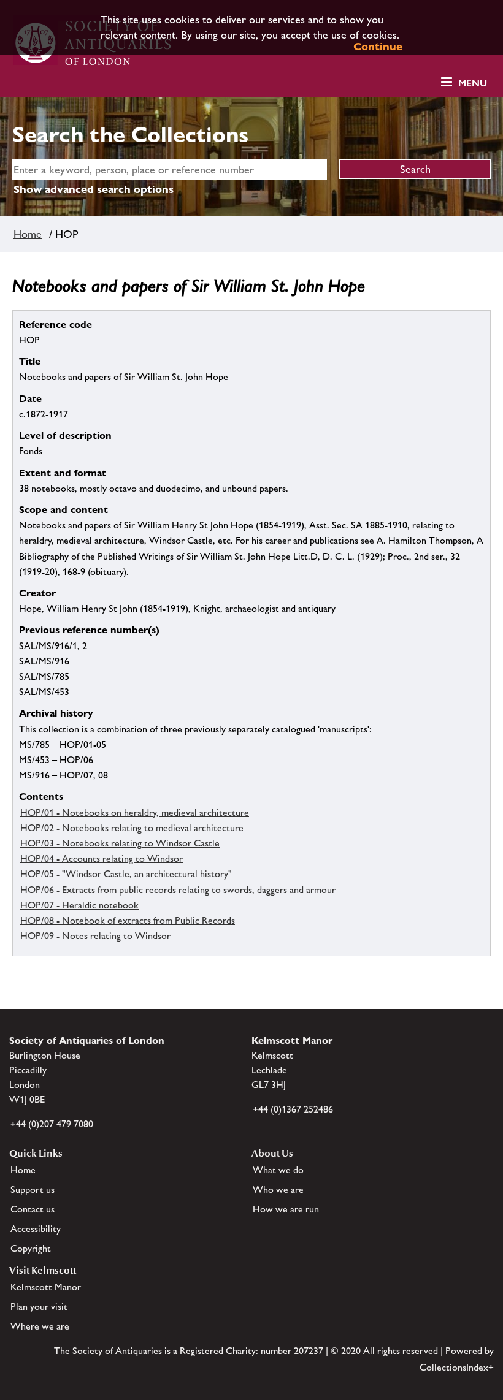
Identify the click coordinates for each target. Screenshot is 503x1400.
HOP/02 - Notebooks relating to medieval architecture (132, 828)
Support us (32, 1189)
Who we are (278, 1189)
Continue (377, 46)
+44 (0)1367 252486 (293, 1109)
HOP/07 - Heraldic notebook (79, 905)
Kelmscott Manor (45, 1287)
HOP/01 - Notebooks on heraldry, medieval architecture (134, 812)
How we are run (286, 1209)
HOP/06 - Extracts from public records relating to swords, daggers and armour (178, 890)
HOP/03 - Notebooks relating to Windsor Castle (120, 843)
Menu (472, 83)
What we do (278, 1170)
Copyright (30, 1248)
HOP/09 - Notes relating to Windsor (95, 936)
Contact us (32, 1209)
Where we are (39, 1326)
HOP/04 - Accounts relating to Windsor (101, 858)
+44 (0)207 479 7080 (51, 1124)
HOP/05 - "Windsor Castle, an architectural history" (126, 874)
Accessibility (35, 1229)
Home (27, 234)
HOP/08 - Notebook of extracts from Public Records (127, 920)
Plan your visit (38, 1306)
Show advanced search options (93, 189)
